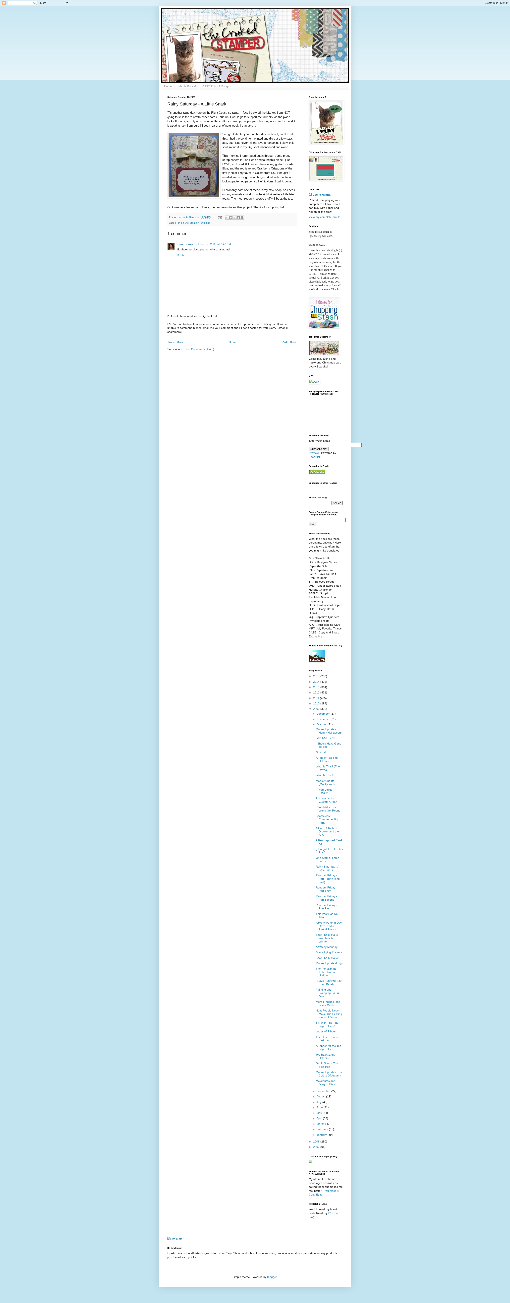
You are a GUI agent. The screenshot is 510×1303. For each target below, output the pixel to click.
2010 (316, 703)
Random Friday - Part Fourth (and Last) (328, 879)
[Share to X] (234, 218)
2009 (316, 708)
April (320, 1118)
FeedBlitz (315, 456)
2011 (316, 698)
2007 (316, 1146)
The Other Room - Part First (327, 1038)
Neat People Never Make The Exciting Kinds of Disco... (329, 1014)
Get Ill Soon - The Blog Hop (327, 1065)
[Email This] (227, 218)
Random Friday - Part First (326, 906)
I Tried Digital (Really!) (324, 791)
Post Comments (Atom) (199, 349)
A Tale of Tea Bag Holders (327, 759)
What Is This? (324, 775)
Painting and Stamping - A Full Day (328, 993)
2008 (316, 1141)
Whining (205, 223)
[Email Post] (220, 217)
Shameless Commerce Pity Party (327, 819)
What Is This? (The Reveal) (328, 768)
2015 (316, 676)
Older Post (289, 342)
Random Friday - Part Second (326, 898)
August (321, 1096)
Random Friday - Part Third (326, 889)
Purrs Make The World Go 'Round (328, 809)
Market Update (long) (329, 963)
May (320, 1112)
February (323, 1129)
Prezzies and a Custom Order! (326, 800)
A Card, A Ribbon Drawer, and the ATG (327, 831)
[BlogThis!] (231, 218)
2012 (316, 692)
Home (168, 86)
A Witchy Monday (326, 946)
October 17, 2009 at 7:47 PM (212, 244)
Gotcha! (321, 752)
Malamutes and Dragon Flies (325, 1082)
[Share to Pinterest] (242, 218)
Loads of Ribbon (326, 1031)
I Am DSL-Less (325, 738)
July (319, 1102)
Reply (180, 255)
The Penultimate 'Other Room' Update (326, 972)
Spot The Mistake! (327, 957)
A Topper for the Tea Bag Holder (328, 1047)
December (324, 713)
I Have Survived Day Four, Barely (328, 982)
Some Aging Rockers (329, 952)
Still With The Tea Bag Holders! (327, 1024)
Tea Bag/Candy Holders (325, 1056)
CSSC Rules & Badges (216, 86)
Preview (314, 452)
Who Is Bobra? (187, 86)
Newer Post (175, 342)
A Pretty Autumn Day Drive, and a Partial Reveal (329, 926)
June (320, 1107)
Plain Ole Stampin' (188, 223)
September (324, 1091)
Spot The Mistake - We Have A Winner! (328, 938)
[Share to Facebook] (238, 218)
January (322, 1134)
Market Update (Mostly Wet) (325, 782)
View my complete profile (324, 217)
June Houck (185, 244)
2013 (316, 687)
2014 (316, 681)
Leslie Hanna (322, 194)
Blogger (272, 1276)
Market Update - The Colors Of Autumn (329, 1074)
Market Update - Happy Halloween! (329, 731)
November (324, 719)
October (322, 724)
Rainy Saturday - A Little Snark (327, 868)
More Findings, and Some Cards (328, 1003)
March (321, 1123)
